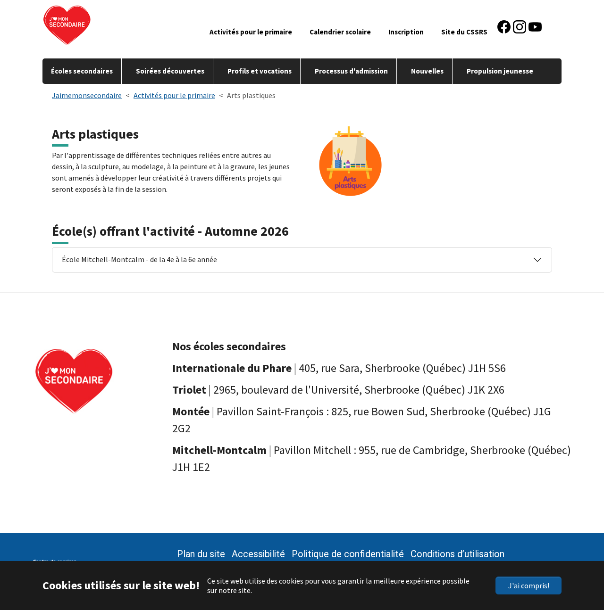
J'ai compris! (528, 585)
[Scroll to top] (579, 558)
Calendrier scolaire (340, 31)
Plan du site (201, 554)
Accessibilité (258, 554)
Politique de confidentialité (348, 554)
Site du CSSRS (464, 31)
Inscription (406, 31)
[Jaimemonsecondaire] (95, 23)
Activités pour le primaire (251, 31)
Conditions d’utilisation (457, 554)
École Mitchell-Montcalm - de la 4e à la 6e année (139, 259)
